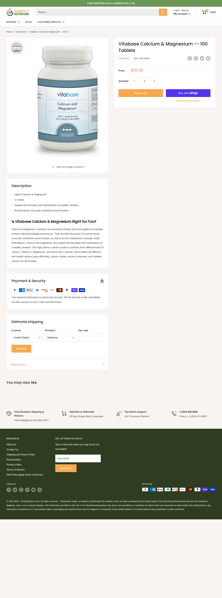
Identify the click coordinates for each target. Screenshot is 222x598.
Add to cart (140, 93)
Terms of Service (16, 469)
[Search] (163, 12)
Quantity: (123, 81)
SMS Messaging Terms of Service (25, 474)
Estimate (21, 348)
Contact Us (13, 449)
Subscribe (66, 468)
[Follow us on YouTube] (33, 490)
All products (20, 32)
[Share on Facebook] (189, 58)
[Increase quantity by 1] (154, 81)
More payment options (188, 100)
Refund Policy (18, 364)
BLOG (28, 22)
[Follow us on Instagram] (21, 490)
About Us (11, 444)
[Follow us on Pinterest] (27, 490)
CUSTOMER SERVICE (49, 22)
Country (16, 330)
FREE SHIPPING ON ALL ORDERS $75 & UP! (111, 3)
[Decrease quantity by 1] (134, 81)
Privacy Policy (14, 464)
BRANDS (11, 22)
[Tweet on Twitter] (202, 58)
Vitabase (123, 58)
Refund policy (14, 459)
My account (181, 13)
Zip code (83, 330)
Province (50, 330)
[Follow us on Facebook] (9, 490)
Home (9, 32)
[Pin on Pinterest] (196, 58)
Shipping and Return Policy (21, 454)
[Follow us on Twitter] (15, 490)
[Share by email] (208, 58)
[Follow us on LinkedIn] (39, 490)
